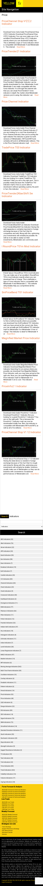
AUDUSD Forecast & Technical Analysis (14, 790)
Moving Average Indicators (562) (11, 666)
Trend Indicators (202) (8, 770)
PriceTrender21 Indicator (16, 51)
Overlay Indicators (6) (7, 678)
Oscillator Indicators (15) (9, 674)
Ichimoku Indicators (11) (8, 639)
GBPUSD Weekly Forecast (9, 818)
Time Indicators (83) (7, 766)
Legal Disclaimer (7, 882)
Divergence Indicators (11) (9, 603)
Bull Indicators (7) (6, 571)
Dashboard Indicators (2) (8, 599)
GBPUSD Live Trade (8, 806)
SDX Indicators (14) (7, 714)
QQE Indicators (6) (6, 702)
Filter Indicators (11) (7, 615)
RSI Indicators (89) (6, 710)
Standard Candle (7, 832)
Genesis (4, 834)
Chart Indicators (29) (7, 587)
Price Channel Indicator (15, 101)
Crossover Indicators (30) (9, 595)
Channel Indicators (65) (8, 583)
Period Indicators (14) (7, 690)
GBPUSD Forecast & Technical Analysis (14, 793)
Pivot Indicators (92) (7, 694)
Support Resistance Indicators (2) (11, 750)
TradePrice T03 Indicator (16, 147)
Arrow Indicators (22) (7, 547)
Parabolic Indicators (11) (8, 682)
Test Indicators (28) (7, 758)
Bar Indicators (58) (6, 559)
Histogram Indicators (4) (8, 635)
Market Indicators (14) (8, 658)
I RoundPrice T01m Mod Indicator (21, 246)
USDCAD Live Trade (8, 809)
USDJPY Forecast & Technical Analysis (13, 797)
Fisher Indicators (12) (7, 619)
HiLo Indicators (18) (7, 631)
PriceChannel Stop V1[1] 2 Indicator (16, 22)
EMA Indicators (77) (7, 607)
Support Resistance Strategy (10, 829)
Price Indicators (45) (7, 698)
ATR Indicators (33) (7, 551)
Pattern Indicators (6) (7, 686)
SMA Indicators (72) (7, 722)
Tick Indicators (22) (7, 762)
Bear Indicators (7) (6, 563)
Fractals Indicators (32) (8, 623)
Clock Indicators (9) (7, 591)
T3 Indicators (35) (6, 754)
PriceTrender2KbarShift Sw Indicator (17, 195)
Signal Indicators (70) (7, 718)
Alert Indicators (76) (7, 543)
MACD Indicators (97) (7, 654)
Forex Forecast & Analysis (12, 787)
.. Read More (20, 47)
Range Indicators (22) (7, 706)
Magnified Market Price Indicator (21, 338)
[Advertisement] (21, 494)
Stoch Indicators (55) (7, 734)
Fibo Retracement (7, 830)
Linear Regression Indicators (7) (11, 650)
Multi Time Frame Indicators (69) (11, 670)
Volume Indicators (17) (8, 778)
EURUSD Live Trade (8, 804)
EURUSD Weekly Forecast (9, 816)
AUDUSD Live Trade (8, 802)
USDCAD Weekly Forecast (9, 822)
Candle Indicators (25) (8, 575)
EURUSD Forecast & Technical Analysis (13, 791)
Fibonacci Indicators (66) (8, 611)
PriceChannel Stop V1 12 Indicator (21, 432)
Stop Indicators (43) (7, 742)
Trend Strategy (6, 827)
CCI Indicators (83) (6, 579)
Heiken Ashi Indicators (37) (9, 627)
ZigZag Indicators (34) (8, 782)
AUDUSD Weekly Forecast (9, 814)
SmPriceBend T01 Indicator (17, 292)
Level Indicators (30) (7, 647)
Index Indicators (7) (7, 643)
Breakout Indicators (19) (8, 567)
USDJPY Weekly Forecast (9, 820)
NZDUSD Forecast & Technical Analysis (14, 795)
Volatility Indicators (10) (8, 774)
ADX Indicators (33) (7, 539)
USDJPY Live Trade (8, 807)
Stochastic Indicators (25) (9, 738)
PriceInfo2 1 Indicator (14, 386)
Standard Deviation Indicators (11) (11, 730)
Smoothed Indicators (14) (9, 726)
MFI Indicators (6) (6, 662)
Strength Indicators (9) (8, 746)
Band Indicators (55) (7, 555)
